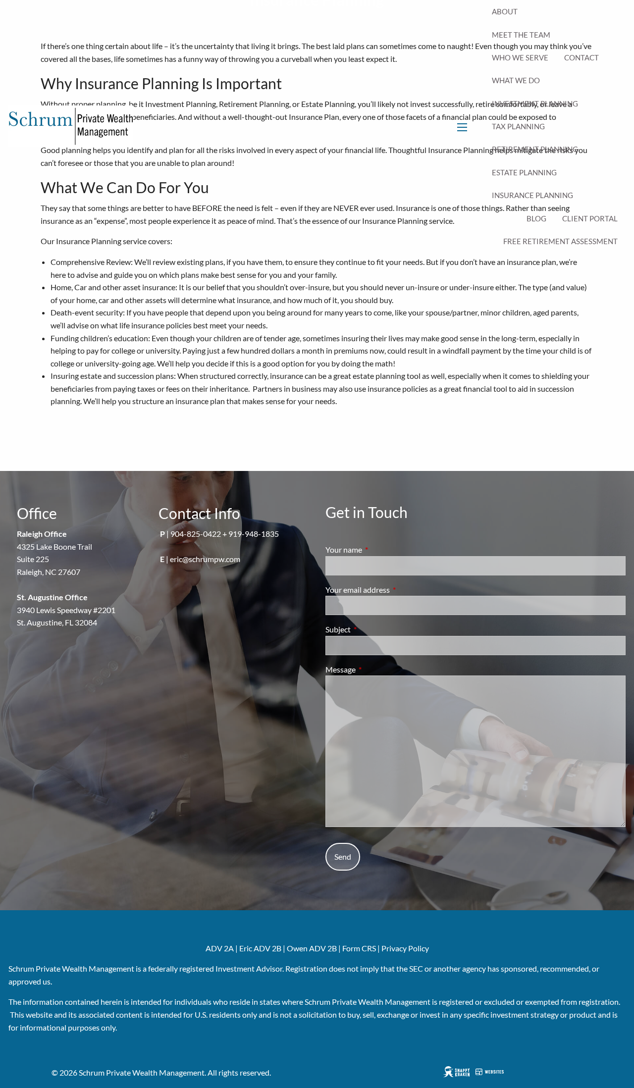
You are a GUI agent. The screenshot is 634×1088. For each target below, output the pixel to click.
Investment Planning (535, 103)
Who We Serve (520, 57)
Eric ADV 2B (260, 948)
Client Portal (590, 218)
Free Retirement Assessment (560, 241)
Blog (536, 218)
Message (376, 669)
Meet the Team (521, 34)
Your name (379, 549)
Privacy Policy (405, 948)
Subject (373, 629)
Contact (581, 57)
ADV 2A (220, 948)
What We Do (516, 80)
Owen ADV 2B (312, 948)
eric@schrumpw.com (205, 559)
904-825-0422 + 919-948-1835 (224, 533)
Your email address (393, 589)
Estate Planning (524, 172)
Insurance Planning (532, 195)
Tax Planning (518, 126)
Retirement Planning (535, 149)
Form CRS (359, 948)
